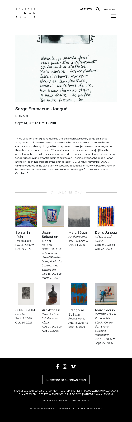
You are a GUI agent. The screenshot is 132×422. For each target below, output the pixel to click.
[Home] (25, 10)
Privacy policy (95, 409)
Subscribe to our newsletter (66, 380)
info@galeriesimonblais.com (100, 390)
